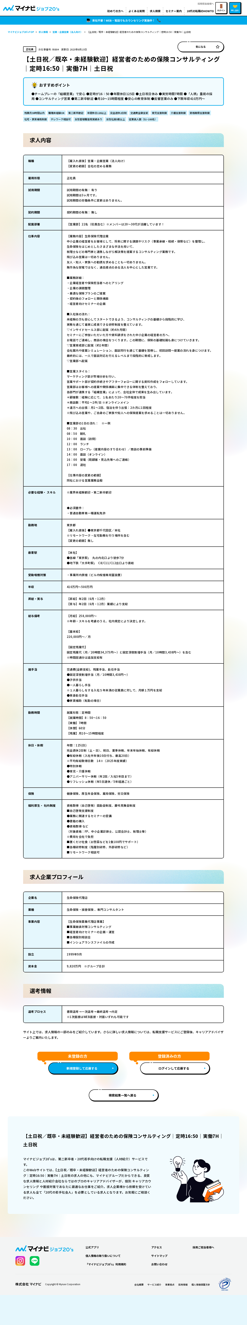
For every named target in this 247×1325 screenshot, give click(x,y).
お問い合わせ (159, 1264)
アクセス (156, 1247)
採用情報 (183, 1284)
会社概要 (139, 1284)
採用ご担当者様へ (203, 1247)
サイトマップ (159, 1256)
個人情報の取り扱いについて (103, 1256)
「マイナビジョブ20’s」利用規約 (105, 1264)
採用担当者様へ (206, 3)
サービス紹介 (154, 1284)
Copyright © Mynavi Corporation (62, 1284)
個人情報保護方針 (200, 1284)
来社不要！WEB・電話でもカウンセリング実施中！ (123, 20)
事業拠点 (169, 1284)
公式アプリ (92, 1247)
